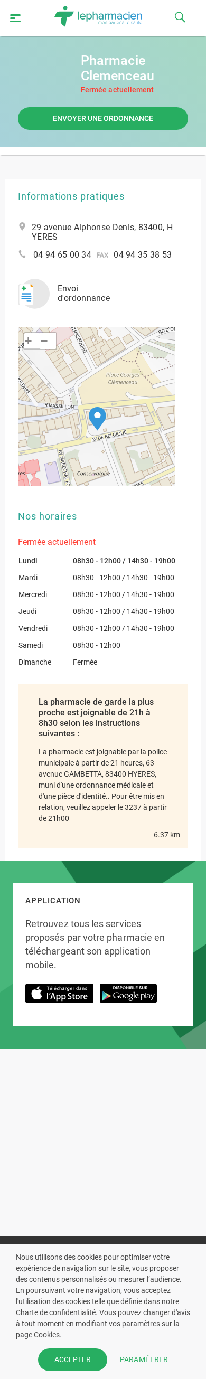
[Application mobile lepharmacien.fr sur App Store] (59, 999)
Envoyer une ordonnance (103, 118)
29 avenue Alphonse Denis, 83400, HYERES (102, 232)
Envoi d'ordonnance (84, 293)
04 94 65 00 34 (62, 255)
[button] (97, 419)
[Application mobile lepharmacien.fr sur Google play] (128, 999)
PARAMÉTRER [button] (144, 1359)
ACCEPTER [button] (72, 1359)
